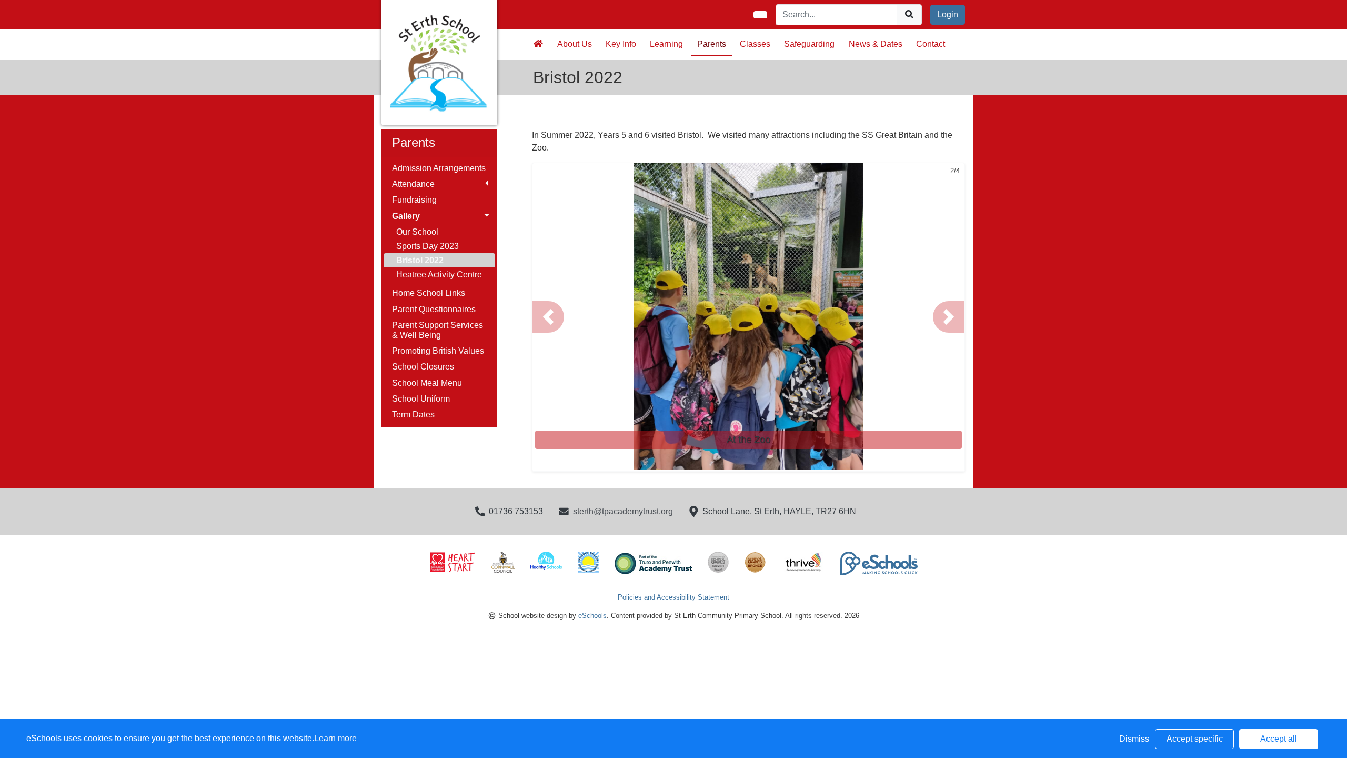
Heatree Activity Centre (439, 274)
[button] (548, 317)
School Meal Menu (427, 382)
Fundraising (414, 199)
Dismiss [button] (1134, 738)
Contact (930, 43)
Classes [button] (755, 43)
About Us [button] (574, 43)
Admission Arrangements (439, 168)
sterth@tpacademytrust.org (623, 511)
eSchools (592, 616)
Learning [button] (666, 43)
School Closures (423, 366)
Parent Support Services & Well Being (437, 330)
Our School (417, 231)
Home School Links (428, 292)
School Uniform (421, 398)
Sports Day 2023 (427, 246)
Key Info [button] (621, 43)
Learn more (335, 738)
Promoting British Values (438, 350)
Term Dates (413, 414)
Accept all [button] (1278, 738)
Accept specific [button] (1195, 738)
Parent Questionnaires (434, 309)
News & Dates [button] (875, 43)
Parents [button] (711, 43)
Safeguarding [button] (809, 43)
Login (947, 14)
